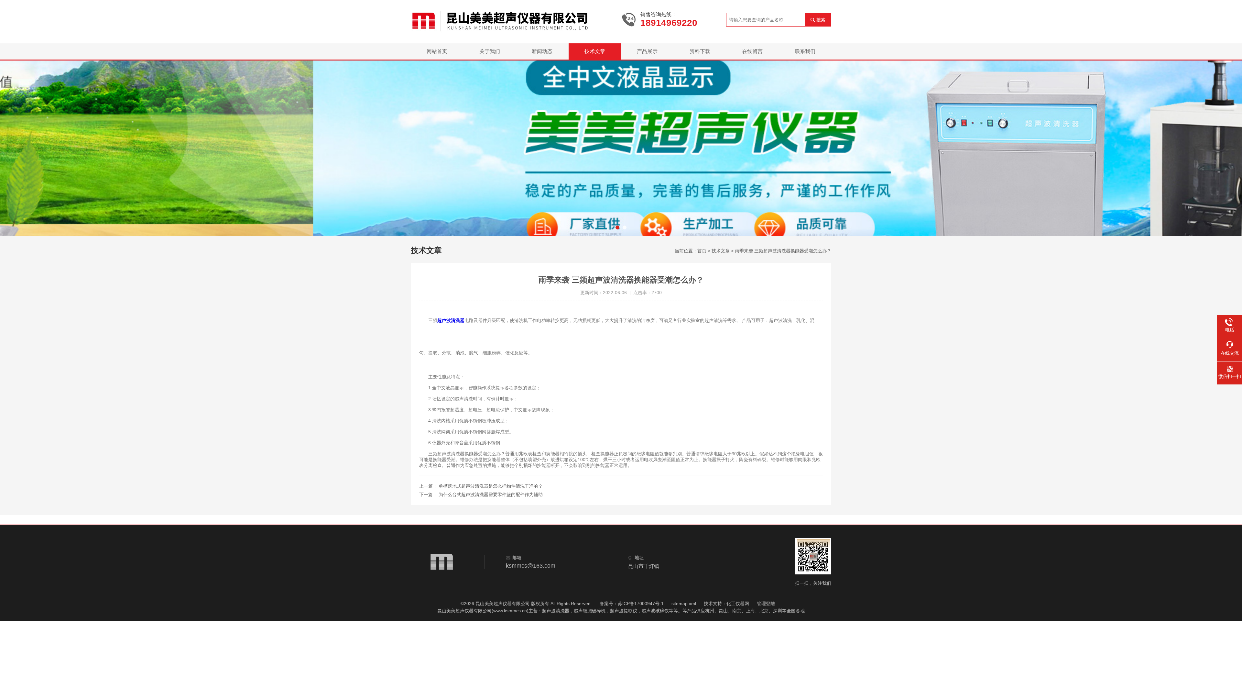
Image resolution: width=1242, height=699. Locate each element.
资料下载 (700, 51)
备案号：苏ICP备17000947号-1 (632, 603)
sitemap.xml (683, 603)
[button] (617, 227)
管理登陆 (766, 603)
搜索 (820, 19)
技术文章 (594, 51)
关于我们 (489, 51)
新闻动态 (542, 51)
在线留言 (752, 51)
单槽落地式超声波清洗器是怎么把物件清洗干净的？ (491, 486)
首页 (701, 250)
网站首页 (437, 51)
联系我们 (805, 51)
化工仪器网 (737, 603)
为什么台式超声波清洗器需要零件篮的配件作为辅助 (491, 494)
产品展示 (647, 51)
